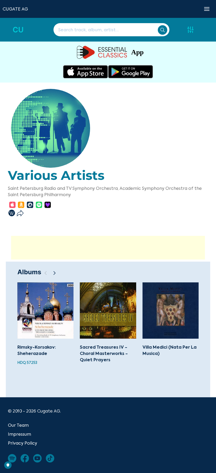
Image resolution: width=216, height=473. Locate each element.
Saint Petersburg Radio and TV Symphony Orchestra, (63, 188)
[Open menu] (206, 9)
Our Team (18, 425)
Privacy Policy (22, 443)
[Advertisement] (108, 248)
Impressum (19, 434)
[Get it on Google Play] (130, 71)
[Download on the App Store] (85, 71)
